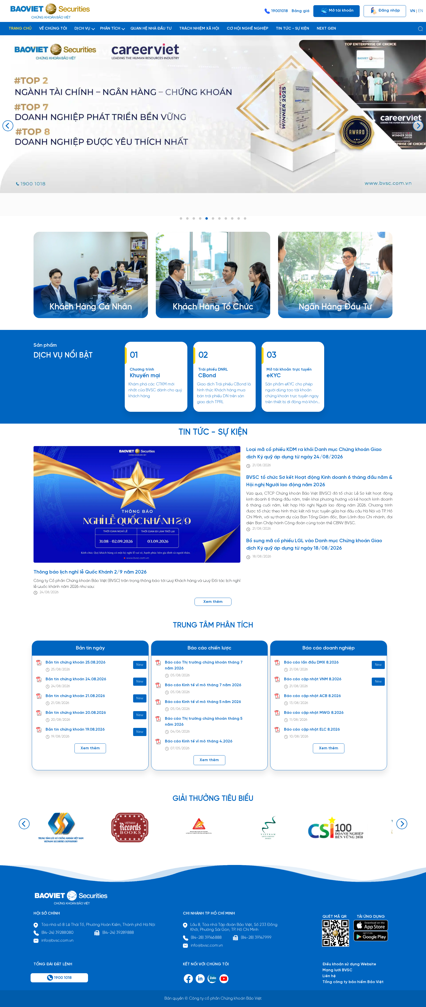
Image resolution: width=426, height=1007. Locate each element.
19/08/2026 (60, 736)
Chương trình (142, 369)
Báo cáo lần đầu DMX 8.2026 (311, 662)
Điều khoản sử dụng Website (349, 964)
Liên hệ (313, 308)
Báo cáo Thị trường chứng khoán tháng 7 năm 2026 (204, 665)
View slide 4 (200, 218)
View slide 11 (245, 218)
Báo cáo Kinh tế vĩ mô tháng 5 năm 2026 (203, 702)
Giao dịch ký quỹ (72, 308)
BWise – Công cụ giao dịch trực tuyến (91, 290)
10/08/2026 (298, 736)
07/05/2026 (180, 748)
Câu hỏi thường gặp (325, 302)
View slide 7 (219, 218)
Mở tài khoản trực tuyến (289, 369)
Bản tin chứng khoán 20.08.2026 (76, 713)
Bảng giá (300, 11)
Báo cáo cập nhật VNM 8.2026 (312, 679)
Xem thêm (224, 411)
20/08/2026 (60, 720)
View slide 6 (213, 218)
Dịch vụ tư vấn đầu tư (200, 302)
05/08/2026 (180, 675)
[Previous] (7, 125)
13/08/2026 (298, 703)
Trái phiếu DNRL (213, 369)
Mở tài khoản (341, 10)
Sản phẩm (45, 345)
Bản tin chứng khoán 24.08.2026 (76, 679)
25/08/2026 (60, 669)
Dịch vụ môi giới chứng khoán (84, 296)
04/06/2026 (180, 732)
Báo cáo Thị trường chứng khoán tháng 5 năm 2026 (204, 722)
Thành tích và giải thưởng (330, 296)
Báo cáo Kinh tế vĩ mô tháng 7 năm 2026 (203, 685)
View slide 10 (238, 218)
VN (412, 11)
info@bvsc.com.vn (57, 940)
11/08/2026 (298, 720)
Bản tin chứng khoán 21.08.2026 (75, 696)
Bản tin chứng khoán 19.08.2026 (75, 729)
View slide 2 (187, 218)
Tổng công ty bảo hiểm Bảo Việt (353, 982)
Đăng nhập (388, 10)
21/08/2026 (261, 465)
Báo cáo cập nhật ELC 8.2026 (312, 729)
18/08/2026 (261, 556)
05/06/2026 (180, 709)
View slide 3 (194, 218)
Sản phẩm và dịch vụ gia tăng (208, 296)
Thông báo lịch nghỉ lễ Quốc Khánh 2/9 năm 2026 (90, 572)
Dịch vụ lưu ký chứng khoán (82, 302)
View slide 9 (232, 218)
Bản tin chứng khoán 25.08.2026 (76, 662)
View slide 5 (206, 218)
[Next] (418, 125)
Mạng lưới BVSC (337, 970)
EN (420, 11)
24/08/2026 (49, 592)
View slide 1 (181, 218)
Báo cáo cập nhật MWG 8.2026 (314, 713)
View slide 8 (226, 218)
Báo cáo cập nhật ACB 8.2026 (312, 696)
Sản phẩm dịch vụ (323, 290)
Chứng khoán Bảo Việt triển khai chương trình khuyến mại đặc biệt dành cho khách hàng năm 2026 (156, 411)
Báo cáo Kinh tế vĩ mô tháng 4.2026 (198, 741)
